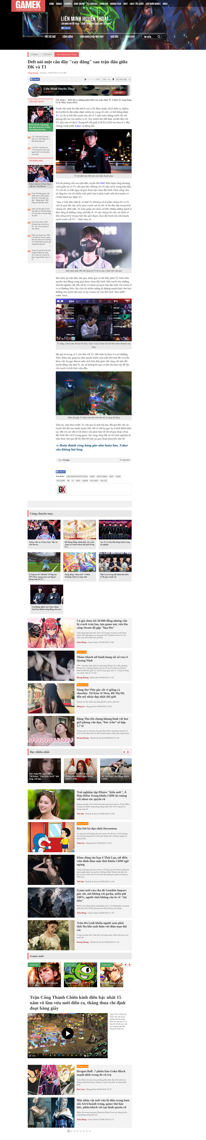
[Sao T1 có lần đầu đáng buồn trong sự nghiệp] (115, 530)
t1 (73, 481)
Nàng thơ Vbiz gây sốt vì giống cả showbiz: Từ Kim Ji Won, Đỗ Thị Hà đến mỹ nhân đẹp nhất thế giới (100, 693)
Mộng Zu (81, 706)
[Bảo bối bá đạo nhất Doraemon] (51, 837)
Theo (93, 460)
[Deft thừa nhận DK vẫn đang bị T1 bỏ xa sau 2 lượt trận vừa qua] (94, 246)
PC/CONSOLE (92, 3)
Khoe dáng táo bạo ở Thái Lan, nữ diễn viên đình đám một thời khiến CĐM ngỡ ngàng (103, 861)
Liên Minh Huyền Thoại (84, 18)
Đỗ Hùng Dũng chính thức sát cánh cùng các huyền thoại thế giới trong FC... (79, 544)
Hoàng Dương (83, 677)
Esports (47, 54)
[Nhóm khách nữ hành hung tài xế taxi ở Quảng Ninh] (51, 666)
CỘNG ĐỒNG (68, 36)
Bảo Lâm (81, 1089)
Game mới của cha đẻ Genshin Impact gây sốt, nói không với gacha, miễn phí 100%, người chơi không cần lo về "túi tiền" (102, 895)
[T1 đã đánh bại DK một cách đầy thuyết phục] (94, 151)
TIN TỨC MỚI (50, 36)
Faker (78, 125)
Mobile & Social (97, 738)
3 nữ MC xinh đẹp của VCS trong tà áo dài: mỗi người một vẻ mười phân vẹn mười (40, 150)
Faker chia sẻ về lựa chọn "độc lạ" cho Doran (40, 185)
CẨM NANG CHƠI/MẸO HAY (92, 36)
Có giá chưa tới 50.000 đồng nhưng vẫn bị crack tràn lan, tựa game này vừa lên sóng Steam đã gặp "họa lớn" (102, 624)
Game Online (93, 642)
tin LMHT (94, 481)
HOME (51, 3)
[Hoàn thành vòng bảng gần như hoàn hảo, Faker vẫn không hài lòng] (40, 114)
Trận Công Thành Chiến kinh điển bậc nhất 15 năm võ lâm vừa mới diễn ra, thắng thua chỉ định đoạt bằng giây (77, 1003)
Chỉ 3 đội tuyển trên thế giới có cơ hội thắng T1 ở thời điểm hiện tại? (40, 139)
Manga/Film (91, 706)
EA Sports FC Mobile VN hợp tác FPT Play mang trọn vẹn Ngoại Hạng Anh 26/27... (43, 576)
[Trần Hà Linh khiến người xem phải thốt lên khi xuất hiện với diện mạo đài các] (51, 935)
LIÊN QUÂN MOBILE (153, 3)
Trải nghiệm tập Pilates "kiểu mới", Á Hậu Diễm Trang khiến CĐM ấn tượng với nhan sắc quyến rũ (102, 795)
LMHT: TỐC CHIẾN (137, 3)
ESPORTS (68, 3)
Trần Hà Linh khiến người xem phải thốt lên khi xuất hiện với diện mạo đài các (102, 926)
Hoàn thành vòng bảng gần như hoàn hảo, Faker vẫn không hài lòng (39, 127)
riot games (102, 476)
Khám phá (94, 677)
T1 (57, 115)
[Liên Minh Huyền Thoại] (40, 18)
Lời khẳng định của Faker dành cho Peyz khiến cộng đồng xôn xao (46, 608)
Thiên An (80, 843)
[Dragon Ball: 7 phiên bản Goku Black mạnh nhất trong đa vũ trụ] (51, 1080)
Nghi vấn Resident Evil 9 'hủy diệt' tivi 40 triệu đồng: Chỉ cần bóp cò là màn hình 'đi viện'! (41, 212)
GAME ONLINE (79, 3)
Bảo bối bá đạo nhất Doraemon (97, 828)
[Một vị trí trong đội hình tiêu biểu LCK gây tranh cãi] (115, 563)
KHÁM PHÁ (104, 3)
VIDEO (165, 3)
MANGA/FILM (115, 3)
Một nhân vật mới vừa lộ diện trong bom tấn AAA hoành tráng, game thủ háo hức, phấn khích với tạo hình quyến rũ (103, 1104)
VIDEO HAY (130, 36)
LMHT (125, 3)
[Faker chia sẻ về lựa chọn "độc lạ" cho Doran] (40, 173)
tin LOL (103, 481)
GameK (34, 54)
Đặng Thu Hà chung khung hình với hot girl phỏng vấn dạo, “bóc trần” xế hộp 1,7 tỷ (102, 722)
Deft (102, 183)
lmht (92, 476)
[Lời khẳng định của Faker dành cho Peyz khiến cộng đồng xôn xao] (46, 595)
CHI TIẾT (118, 93)
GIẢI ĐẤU (114, 36)
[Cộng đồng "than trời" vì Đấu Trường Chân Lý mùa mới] (79, 563)
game (118, 476)
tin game (61, 481)
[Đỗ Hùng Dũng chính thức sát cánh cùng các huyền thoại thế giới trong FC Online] (79, 530)
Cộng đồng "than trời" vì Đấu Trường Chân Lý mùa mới (77, 575)
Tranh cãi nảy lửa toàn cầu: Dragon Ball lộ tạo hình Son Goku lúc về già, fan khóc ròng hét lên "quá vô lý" (41, 255)
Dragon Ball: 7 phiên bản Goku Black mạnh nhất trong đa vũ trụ (101, 1072)
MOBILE (59, 3)
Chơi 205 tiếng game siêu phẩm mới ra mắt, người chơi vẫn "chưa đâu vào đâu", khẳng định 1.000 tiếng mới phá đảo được (41, 198)
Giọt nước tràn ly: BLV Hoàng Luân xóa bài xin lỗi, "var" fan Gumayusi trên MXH (40, 225)
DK (68, 481)
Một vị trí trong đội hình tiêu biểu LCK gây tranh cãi (114, 575)
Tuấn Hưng (81, 642)
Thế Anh (80, 814)
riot (111, 476)
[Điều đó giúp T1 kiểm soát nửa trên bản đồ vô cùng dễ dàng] (94, 393)
